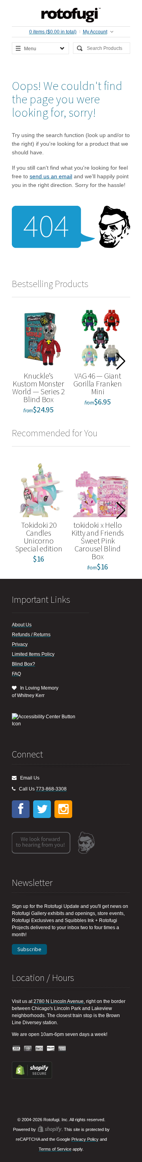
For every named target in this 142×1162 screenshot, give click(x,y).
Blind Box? (23, 664)
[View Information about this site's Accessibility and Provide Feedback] (46, 720)
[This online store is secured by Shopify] (32, 1077)
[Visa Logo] (17, 1049)
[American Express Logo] (62, 1049)
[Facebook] (21, 809)
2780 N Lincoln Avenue (59, 1001)
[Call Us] (13, 789)
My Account (95, 32)
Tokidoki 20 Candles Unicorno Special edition (38, 536)
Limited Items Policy (33, 654)
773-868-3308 (51, 789)
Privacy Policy (85, 1139)
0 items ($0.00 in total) (53, 32)
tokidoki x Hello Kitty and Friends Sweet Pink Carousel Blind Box (97, 540)
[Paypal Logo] (39, 1049)
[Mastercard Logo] (28, 1049)
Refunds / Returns (31, 634)
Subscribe (29, 949)
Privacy (20, 644)
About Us (22, 625)
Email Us (28, 778)
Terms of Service (55, 1149)
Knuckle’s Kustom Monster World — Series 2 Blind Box (38, 387)
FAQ (16, 674)
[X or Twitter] (42, 809)
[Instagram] (63, 809)
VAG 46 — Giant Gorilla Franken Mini (97, 383)
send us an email (51, 176)
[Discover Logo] (51, 1049)
